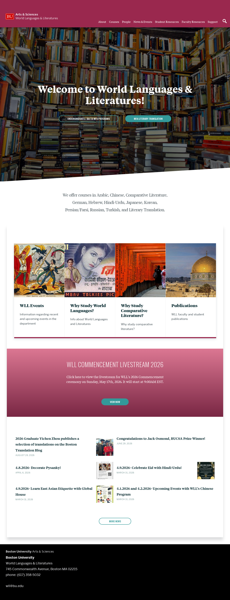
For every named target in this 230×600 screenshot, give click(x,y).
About (102, 22)
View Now (115, 402)
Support (213, 22)
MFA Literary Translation (148, 118)
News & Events (143, 22)
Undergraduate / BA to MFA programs (88, 118)
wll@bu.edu (15, 586)
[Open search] (224, 21)
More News (115, 521)
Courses (114, 22)
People (126, 22)
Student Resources (167, 22)
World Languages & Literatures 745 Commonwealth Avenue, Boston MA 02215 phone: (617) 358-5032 (41, 566)
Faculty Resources (193, 22)
